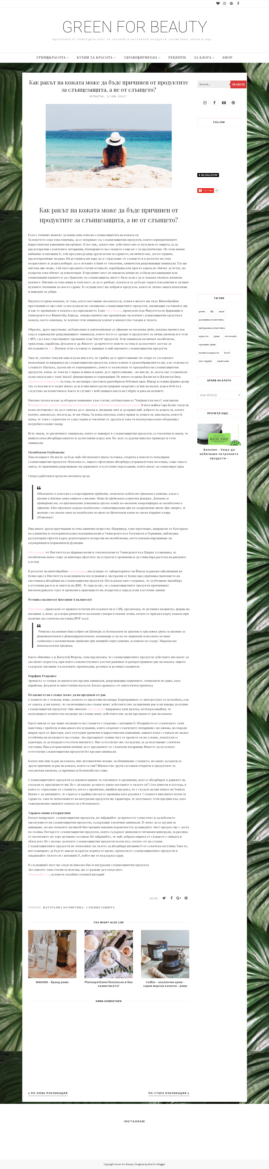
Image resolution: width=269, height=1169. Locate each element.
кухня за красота (209, 353)
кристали (223, 361)
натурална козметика (63, 907)
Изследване (36, 552)
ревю (202, 311)
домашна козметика (211, 320)
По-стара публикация (167, 1093)
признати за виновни (44, 381)
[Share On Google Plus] (179, 898)
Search (238, 84)
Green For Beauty (134, 27)
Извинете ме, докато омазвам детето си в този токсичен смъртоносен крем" (84, 405)
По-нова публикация (49, 1093)
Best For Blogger (156, 1164)
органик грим (207, 344)
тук (51, 348)
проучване (113, 310)
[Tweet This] (164, 898)
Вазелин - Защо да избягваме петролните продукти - (219, 454)
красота (203, 336)
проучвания (77, 571)
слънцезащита (100, 907)
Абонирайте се (38, 874)
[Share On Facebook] (171, 898)
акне (221, 311)
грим (216, 336)
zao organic (205, 361)
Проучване (36, 609)
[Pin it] (186, 898)
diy (212, 311)
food (227, 353)
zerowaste (231, 336)
